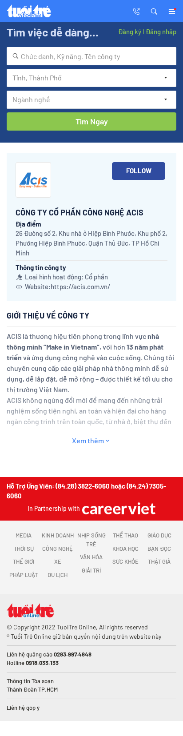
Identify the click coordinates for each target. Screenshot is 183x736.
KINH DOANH (58, 535)
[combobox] (91, 56)
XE (57, 561)
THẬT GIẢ (159, 561)
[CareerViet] (117, 508)
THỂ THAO (125, 535)
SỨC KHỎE (125, 561)
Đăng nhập (161, 32)
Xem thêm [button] (88, 440)
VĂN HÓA (91, 557)
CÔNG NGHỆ (57, 548)
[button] (154, 11)
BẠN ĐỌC (159, 548)
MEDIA (24, 535)
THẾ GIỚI (23, 561)
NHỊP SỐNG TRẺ (91, 540)
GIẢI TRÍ (91, 570)
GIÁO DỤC (159, 535)
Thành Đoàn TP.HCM (32, 689)
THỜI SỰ (24, 548)
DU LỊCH (58, 574)
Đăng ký (129, 32)
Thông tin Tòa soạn (30, 680)
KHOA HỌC (125, 548)
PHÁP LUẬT (23, 574)
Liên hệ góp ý (23, 707)
